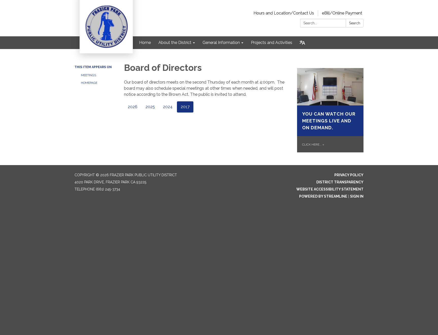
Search (354, 23)
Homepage (89, 83)
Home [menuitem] (145, 42)
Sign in (356, 196)
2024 (168, 106)
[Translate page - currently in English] (302, 42)
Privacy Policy (348, 175)
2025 (150, 106)
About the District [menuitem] (174, 42)
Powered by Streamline (323, 196)
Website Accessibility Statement (329, 189)
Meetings (88, 75)
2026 (132, 106)
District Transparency (339, 182)
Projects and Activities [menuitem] (271, 42)
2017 (185, 106)
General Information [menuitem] (221, 42)
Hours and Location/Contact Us (283, 13)
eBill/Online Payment (342, 13)
